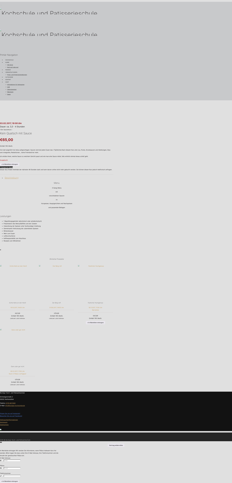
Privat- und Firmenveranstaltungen (17, 74)
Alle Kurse (10, 65)
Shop (7, 82)
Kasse (9, 94)
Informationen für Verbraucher (15, 84)
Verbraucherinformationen (9, 420)
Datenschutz (4, 425)
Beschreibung (11, 177)
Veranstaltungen (11, 72)
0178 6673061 (11, 403)
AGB (8, 87)
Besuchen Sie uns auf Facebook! (11, 416)
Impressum (3, 422)
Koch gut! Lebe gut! (12, 67)
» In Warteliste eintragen (9, 164)
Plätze (2, 466)
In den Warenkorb (17, 318)
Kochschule (9, 60)
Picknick (8, 70)
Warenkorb (10, 92)
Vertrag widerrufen (116, 445)
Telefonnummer (5, 473)
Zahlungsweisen (11, 89)
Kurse (7, 62)
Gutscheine (9, 77)
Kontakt (8, 79)
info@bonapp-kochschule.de (15, 406)
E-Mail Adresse (5, 458)
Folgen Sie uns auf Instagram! (10, 413)
